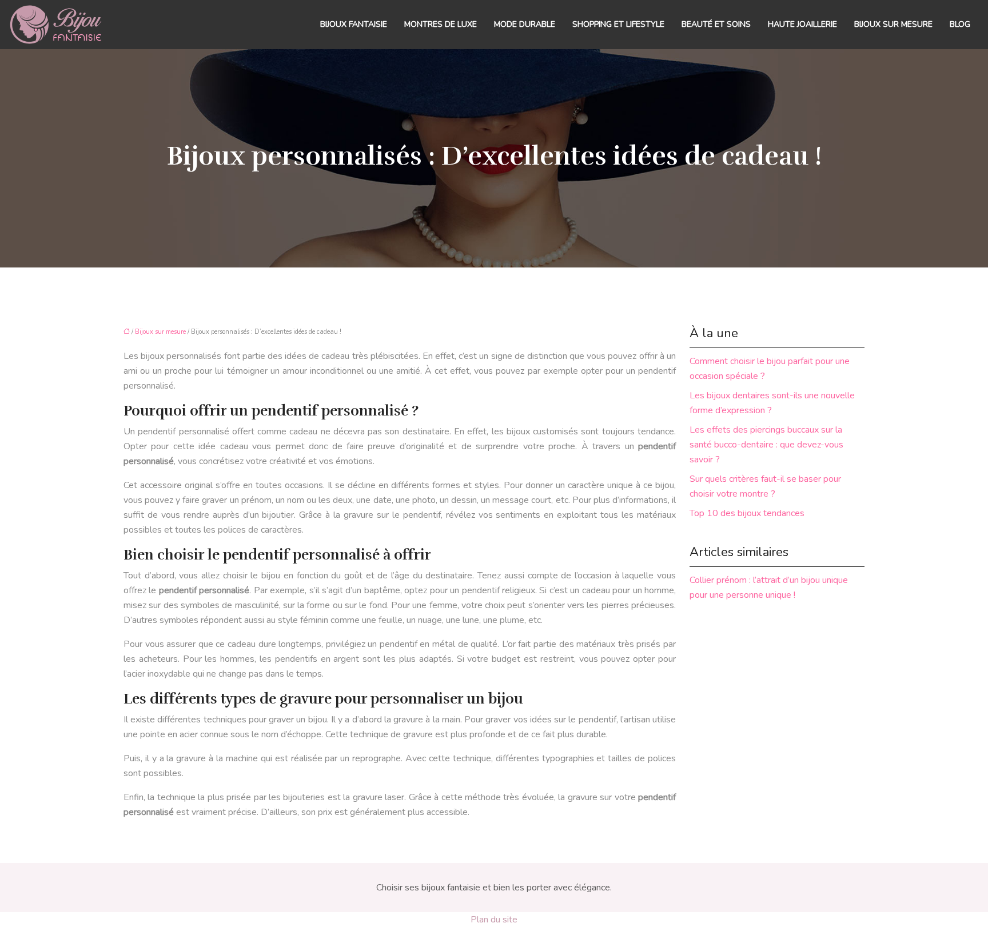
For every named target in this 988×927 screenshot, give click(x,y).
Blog (960, 24)
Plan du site (494, 919)
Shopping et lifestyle (618, 24)
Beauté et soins (716, 24)
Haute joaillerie (802, 24)
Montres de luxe (440, 24)
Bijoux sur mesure (893, 24)
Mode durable (524, 24)
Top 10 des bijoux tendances (747, 513)
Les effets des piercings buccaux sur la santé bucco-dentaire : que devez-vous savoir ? (766, 444)
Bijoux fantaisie (353, 24)
